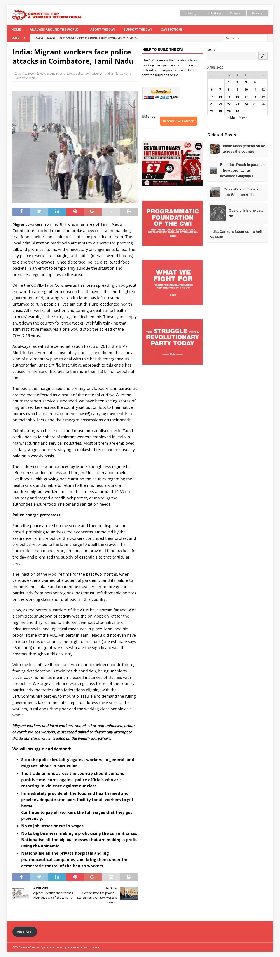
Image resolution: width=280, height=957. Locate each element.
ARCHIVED (24, 931)
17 (246, 96)
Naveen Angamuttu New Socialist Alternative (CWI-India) (76, 73)
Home (16, 29)
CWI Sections (172, 29)
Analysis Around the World (54, 29)
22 (229, 104)
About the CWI (102, 29)
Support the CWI (138, 29)
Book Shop (213, 13)
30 (237, 111)
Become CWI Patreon (178, 121)
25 (254, 104)
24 (246, 104)
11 (254, 89)
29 (229, 111)
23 (237, 104)
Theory (191, 13)
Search (212, 49)
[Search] (263, 56)
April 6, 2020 (26, 73)
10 (246, 89)
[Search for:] (246, 38)
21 (220, 104)
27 (212, 111)
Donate (235, 13)
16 (237, 96)
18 (254, 96)
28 (220, 111)
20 (212, 104)
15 (229, 96)
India (32, 78)
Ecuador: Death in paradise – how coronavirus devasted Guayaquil (242, 170)
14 (220, 96)
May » (243, 117)
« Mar (232, 117)
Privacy (257, 13)
